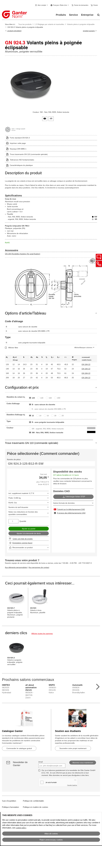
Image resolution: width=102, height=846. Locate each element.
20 (63, 416)
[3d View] (93, 261)
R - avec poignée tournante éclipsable (48, 422)
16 (48, 416)
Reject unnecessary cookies (51, 840)
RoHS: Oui (12, 503)
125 (33, 398)
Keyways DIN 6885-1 (18, 149)
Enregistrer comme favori (22, 543)
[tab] (44, 118)
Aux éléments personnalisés (16, 567)
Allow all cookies (51, 834)
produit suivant (89, 31)
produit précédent (14, 31)
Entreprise (87, 14)
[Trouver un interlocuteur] (99, 257)
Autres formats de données (64, 503)
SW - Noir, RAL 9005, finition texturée (47, 433)
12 (33, 416)
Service (73, 14)
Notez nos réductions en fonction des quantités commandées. (23, 513)
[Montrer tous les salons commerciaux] (98, 686)
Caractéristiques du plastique (21, 165)
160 (50, 398)
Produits (61, 14)
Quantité (22, 521)
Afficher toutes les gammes (42, 634)
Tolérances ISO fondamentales (22, 160)
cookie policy (21, 828)
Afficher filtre (13, 348)
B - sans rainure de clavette (43, 405)
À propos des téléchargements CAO (71, 513)
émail (40, 762)
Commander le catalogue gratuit (19, 748)
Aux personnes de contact (39, 567)
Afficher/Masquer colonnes (83, 347)
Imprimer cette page (18, 143)
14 (40, 416)
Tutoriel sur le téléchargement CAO (71, 509)
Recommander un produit (22, 547)
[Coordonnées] (99, 264)
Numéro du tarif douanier (18, 507)
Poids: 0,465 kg (14, 498)
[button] (41, 5)
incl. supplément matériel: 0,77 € (21, 493)
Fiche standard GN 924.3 (20, 138)
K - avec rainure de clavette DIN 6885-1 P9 (49, 409)
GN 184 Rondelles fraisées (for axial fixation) (22, 254)
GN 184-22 (86, 364)
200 (58, 398)
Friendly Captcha (72, 785)
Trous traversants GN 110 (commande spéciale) (29, 154)
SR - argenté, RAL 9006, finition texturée (48, 429)
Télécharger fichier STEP (75, 497)
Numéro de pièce (14, 459)
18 (55, 416)
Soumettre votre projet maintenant (72, 748)
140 (41, 398)
